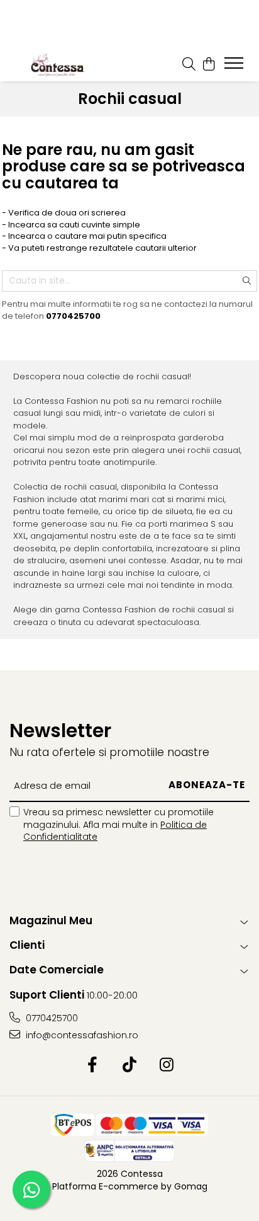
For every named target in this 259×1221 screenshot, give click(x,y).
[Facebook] (93, 1065)
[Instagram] (167, 1065)
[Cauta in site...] (189, 64)
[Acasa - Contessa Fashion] (56, 64)
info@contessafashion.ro (80, 1035)
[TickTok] (130, 1065)
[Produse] (235, 66)
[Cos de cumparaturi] (208, 64)
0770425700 (50, 1018)
